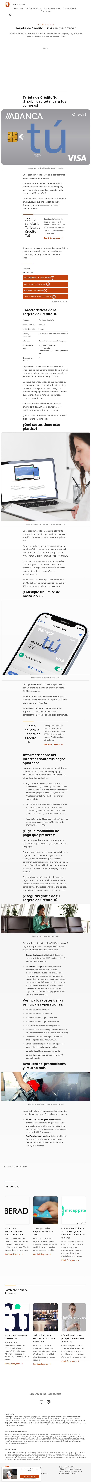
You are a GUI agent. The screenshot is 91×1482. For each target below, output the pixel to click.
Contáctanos (42, 1474)
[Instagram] (49, 1402)
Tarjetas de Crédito (33, 8)
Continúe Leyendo (52, 238)
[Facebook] (42, 1402)
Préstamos (18, 8)
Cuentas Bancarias (70, 8)
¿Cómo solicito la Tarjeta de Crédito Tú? (33, 227)
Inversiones (46, 11)
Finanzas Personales (52, 8)
